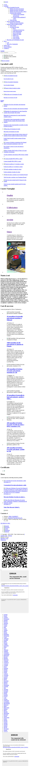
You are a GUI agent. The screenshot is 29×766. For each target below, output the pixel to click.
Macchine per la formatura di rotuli (15, 39)
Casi (8, 42)
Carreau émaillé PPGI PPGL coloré (12, 161)
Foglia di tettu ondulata (15, 13)
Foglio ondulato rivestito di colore (12, 172)
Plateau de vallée (17, 34)
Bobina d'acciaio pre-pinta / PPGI (18, 11)
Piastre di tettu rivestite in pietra (14, 24)
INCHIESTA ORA (5, 523)
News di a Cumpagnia (12, 44)
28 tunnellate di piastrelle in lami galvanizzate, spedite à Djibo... (15, 396)
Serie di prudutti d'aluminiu (13, 21)
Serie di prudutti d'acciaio (13, 7)
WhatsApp (3, 540)
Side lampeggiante (17, 31)
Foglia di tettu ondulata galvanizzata (18, 15)
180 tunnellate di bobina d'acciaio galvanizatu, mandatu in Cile (14, 370)
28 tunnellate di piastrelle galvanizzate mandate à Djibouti (15, 318)
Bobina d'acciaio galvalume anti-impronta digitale (16, 108)
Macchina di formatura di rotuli (11, 131)
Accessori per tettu (14, 27)
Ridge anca (15, 35)
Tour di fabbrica (8, 47)
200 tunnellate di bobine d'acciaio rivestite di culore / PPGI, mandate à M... (15, 424)
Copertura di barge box (18, 30)
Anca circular (16, 38)
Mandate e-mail (4, 538)
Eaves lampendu (17, 32)
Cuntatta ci (6, 48)
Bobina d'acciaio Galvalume (17, 10)
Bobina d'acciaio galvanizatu (17, 8)
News (5, 41)
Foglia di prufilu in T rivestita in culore (13, 166)
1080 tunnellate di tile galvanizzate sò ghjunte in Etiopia (15, 344)
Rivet (14, 28)
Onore (9, 232)
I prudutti (6, 6)
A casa (5, 4)
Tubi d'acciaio (13, 20)
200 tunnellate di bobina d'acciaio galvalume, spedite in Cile (15, 449)
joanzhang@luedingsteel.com (15, 518)
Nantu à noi (6, 45)
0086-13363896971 (13, 516)
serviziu (10, 220)
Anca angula (16, 37)
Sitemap (10, 535)
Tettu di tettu (13, 25)
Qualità (10, 195)
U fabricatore (12, 207)
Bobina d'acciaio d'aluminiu (16, 23)
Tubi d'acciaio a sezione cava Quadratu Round (15, 177)
